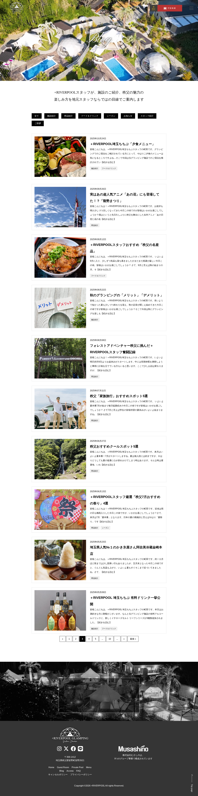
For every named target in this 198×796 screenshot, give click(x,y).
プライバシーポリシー (81, 774)
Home (51, 767)
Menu (88, 767)
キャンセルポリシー (58, 774)
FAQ (78, 771)
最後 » (133, 639)
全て (36, 116)
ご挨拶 (37, 123)
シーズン (111, 116)
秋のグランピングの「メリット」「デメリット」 (126, 295)
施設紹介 (51, 116)
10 (110, 639)
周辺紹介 (68, 116)
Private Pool (77, 767)
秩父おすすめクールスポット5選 (114, 446)
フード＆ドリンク (89, 116)
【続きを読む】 (108, 162)
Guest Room (63, 767)
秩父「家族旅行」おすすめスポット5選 (119, 396)
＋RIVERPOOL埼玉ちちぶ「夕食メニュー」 (122, 144)
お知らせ (128, 116)
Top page (192, 788)
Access (70, 771)
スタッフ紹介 (147, 116)
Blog (61, 771)
